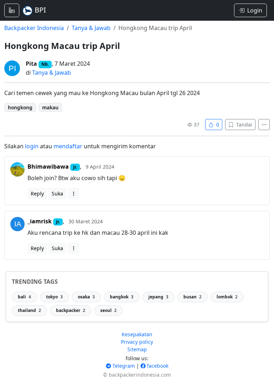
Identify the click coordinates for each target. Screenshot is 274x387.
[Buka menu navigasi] (11, 10)
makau (50, 107)
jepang (158, 297)
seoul (108, 310)
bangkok (121, 297)
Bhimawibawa (48, 166)
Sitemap (137, 349)
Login (254, 10)
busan (192, 297)
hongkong (20, 107)
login (32, 146)
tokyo (54, 297)
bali (24, 297)
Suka (57, 193)
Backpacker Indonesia (34, 28)
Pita (31, 64)
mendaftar (68, 146)
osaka (86, 297)
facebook (157, 365)
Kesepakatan (137, 334)
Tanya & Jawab (91, 28)
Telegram (123, 365)
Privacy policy (137, 341)
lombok (227, 297)
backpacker (70, 310)
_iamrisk (39, 221)
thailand (29, 310)
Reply (37, 193)
